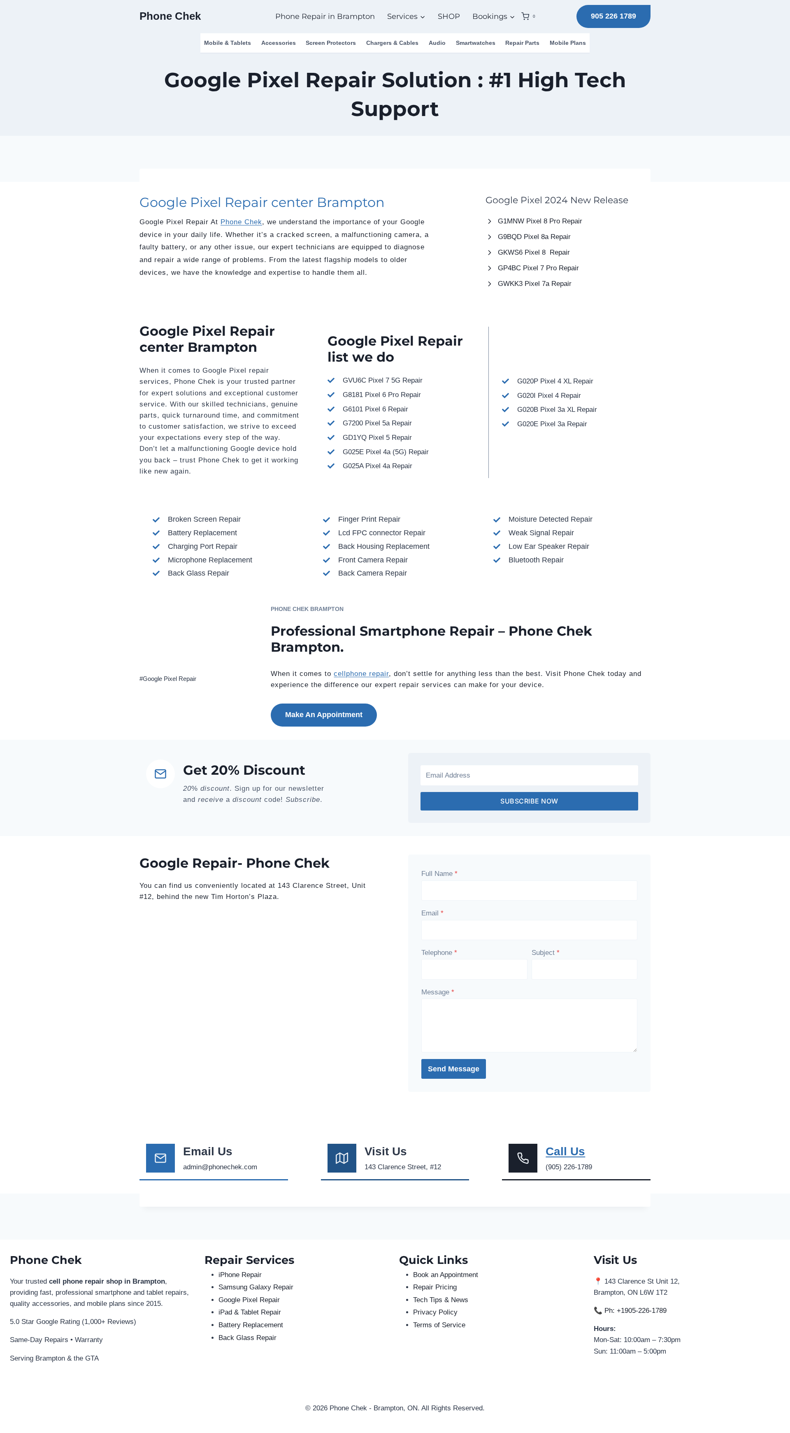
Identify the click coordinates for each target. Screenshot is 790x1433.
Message (437, 992)
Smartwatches (475, 42)
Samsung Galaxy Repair (255, 1287)
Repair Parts (522, 42)
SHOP (449, 16)
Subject (546, 953)
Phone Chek (241, 222)
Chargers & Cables (392, 42)
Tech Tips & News (440, 1300)
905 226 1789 (613, 16)
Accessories (278, 42)
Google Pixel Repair (249, 1300)
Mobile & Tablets (227, 42)
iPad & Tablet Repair (249, 1312)
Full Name (439, 874)
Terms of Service (439, 1325)
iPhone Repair (240, 1275)
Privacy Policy (435, 1312)
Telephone (439, 953)
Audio (437, 42)
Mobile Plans (568, 42)
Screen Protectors (331, 42)
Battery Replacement (250, 1325)
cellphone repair (361, 674)
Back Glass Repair (247, 1338)
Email (432, 913)
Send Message (453, 1069)
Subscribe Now (529, 801)
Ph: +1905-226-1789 (635, 1311)
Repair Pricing (435, 1287)
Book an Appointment (445, 1275)
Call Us (565, 1151)
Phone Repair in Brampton (325, 16)
